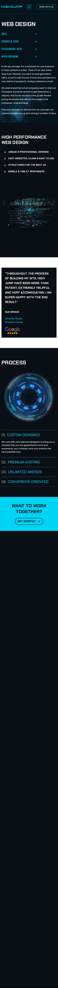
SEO (4, 34)
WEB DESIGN (9, 56)
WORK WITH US (46, 7)
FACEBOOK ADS (11, 49)
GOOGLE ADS (10, 41)
